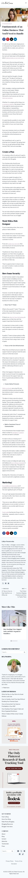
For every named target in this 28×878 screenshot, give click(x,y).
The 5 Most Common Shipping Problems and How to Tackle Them (21, 593)
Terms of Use (18, 861)
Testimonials (5, 844)
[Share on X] (11, 39)
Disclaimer (14, 864)
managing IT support (18, 432)
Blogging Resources (7, 824)
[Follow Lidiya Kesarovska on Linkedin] (5, 583)
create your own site (13, 244)
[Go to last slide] (4, 625)
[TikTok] (22, 854)
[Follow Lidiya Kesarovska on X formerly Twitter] (3, 583)
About (3, 834)
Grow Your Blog (6, 819)
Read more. (6, 688)
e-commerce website (8, 104)
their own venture (7, 98)
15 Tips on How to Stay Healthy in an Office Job (7, 592)
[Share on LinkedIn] (15, 39)
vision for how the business (16, 317)
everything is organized (17, 463)
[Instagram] (18, 851)
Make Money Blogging (8, 822)
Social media (5, 512)
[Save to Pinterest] (7, 39)
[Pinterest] (24, 851)
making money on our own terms (15, 58)
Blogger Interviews (7, 826)
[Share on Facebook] (4, 39)
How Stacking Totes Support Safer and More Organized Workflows (12, 631)
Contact (4, 839)
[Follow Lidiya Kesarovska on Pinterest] (8, 583)
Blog (3, 836)
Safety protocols (7, 388)
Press (3, 846)
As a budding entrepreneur (9, 486)
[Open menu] (26, 3)
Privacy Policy (9, 861)
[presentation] (14, 618)
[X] (21, 851)
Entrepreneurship (7, 23)
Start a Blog (5, 817)
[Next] (24, 625)
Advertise (4, 841)
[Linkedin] (19, 854)
